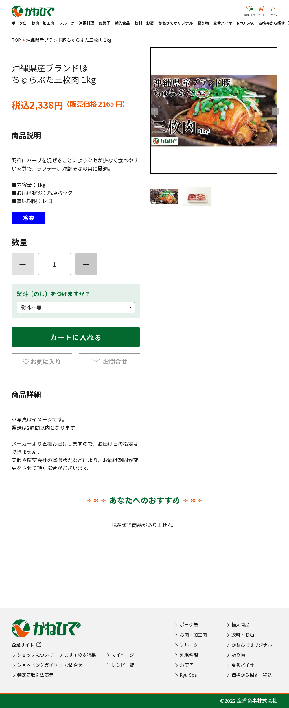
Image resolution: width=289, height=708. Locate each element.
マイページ (122, 654)
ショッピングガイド (37, 664)
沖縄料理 (86, 23)
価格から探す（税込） (254, 674)
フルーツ (66, 23)
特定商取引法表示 (35, 674)
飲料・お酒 (144, 23)
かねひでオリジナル (175, 23)
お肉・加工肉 (42, 23)
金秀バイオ (223, 23)
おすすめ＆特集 (80, 654)
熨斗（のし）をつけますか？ (53, 294)
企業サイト (23, 644)
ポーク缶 (19, 23)
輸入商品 (240, 624)
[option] (213, 110)
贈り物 (203, 23)
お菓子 (104, 23)
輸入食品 (122, 23)
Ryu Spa (245, 23)
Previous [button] (154, 110)
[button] (42, 361)
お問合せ (115, 361)
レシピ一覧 (122, 664)
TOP (16, 39)
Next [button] (274, 110)
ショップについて (35, 654)
